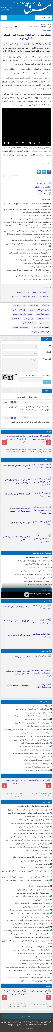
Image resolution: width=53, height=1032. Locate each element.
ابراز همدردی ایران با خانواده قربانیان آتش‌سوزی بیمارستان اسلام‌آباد (27, 967)
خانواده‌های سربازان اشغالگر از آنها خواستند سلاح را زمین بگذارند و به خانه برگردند (27, 204)
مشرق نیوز (32, 7)
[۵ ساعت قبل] (39, 995)
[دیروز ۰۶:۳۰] (14, 995)
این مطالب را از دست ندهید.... (40, 459)
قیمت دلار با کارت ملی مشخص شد (17, 494)
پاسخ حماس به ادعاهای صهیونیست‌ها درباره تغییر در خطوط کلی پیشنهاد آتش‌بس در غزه (28, 235)
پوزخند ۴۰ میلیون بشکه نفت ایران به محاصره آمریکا (32, 716)
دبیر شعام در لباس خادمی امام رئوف (37, 719)
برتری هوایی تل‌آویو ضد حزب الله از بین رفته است (32, 259)
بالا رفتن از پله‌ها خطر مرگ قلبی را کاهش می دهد (16, 1005)
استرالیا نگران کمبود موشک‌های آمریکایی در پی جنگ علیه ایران (29, 809)
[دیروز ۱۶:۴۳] (41, 498)
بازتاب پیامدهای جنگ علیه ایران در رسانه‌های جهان (33, 893)
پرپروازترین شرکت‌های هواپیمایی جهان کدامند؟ (34, 830)
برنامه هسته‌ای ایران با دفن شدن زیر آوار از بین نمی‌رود (31, 896)
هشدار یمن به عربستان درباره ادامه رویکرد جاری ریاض (31, 923)
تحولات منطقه (42, 17)
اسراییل (18, 292)
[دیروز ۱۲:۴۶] (41, 639)
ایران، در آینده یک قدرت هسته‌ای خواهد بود (35, 746)
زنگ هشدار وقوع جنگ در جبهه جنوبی (36, 263)
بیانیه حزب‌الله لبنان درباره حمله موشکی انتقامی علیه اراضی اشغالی (26, 231)
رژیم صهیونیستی (44, 296)
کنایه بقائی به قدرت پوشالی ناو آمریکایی (36, 906)
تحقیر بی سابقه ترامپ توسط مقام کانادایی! (35, 743)
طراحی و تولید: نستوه (26, 1028)
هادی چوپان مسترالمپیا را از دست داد (17, 620)
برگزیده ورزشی (46, 601)
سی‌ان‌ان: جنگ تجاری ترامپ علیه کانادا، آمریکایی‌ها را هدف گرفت (27, 840)
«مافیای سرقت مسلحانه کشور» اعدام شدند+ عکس (16, 538)
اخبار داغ (15, 296)
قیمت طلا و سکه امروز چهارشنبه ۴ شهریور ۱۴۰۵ (33, 560)
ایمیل (48, 352)
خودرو (49, 431)
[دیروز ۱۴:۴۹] (41, 512)
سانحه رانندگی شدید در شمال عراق (38, 770)
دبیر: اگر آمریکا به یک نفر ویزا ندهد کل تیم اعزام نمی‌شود (30, 823)
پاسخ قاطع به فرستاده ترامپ (40, 705)
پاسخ (6, 402)
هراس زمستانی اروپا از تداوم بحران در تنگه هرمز (33, 806)
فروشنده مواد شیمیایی (20, 327)
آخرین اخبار (47, 802)
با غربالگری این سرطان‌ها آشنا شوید (38, 850)
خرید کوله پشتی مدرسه (40, 331)
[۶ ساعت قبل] (41, 661)
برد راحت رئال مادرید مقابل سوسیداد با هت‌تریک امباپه (31, 857)
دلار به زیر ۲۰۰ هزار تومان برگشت (38, 567)
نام (50, 345)
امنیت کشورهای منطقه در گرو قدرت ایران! (35, 867)
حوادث (48, 776)
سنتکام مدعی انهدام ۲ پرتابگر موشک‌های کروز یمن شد (30, 240)
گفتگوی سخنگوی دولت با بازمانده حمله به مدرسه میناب (31, 927)
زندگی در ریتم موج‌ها (22, 656)
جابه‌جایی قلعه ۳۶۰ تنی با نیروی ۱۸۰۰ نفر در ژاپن (33, 709)
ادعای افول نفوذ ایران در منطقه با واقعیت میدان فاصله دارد (30, 837)
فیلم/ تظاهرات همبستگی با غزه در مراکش (35, 256)
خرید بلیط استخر (29, 322)
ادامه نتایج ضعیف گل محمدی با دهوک (37, 760)
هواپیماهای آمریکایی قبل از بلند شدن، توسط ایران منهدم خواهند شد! (26, 729)
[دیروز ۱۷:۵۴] (41, 483)
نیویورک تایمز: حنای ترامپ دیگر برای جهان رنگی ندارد (32, 889)
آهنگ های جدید (43, 318)
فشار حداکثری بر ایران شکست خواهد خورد (35, 980)
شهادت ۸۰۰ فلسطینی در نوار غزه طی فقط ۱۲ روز (32, 276)
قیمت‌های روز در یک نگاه (42, 553)
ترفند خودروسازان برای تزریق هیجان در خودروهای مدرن (15, 450)
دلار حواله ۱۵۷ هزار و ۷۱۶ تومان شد (37, 564)
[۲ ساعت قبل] (39, 785)
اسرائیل (26, 292)
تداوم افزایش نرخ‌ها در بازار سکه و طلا (37, 577)
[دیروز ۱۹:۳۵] (41, 469)
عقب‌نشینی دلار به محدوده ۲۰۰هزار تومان (35, 571)
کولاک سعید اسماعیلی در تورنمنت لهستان (36, 733)
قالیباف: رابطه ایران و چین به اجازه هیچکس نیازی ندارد (31, 950)
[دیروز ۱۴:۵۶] (41, 625)
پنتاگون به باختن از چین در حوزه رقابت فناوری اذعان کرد (31, 833)
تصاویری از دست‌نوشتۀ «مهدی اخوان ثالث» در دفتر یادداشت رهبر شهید (28, 881)
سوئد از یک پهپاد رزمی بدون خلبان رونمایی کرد (34, 860)
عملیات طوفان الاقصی (28, 296)
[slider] (11, 143)
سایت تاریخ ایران (19, 305)
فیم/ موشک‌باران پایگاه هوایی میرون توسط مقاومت (32, 249)
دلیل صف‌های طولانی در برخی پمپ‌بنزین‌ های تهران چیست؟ (19, 510)
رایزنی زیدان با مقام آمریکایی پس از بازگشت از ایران (32, 722)
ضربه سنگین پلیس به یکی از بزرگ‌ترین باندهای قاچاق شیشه (29, 970)
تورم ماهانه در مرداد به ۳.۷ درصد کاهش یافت (34, 953)
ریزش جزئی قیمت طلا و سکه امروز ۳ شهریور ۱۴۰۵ (32, 574)
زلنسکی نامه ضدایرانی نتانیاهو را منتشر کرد (16, 467)
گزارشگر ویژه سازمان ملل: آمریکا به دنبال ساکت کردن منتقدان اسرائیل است (27, 942)
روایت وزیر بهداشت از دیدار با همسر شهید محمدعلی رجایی (30, 913)
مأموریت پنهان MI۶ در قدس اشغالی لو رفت (35, 946)
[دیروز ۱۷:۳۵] (41, 610)
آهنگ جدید (15, 318)
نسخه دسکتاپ (26, 1016)
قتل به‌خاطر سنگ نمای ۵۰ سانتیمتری (37, 763)
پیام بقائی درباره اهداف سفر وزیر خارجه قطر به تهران (32, 937)
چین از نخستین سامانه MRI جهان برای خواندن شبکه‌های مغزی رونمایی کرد (27, 872)
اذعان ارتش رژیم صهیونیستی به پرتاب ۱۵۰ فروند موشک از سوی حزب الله (26, 245)
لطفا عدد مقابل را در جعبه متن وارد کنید (37, 375)
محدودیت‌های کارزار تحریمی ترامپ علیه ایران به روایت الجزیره (29, 847)
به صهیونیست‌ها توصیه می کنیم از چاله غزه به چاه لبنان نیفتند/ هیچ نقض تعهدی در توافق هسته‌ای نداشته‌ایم (27, 210)
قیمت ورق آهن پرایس (41, 327)
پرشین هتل (28, 318)
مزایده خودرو (44, 322)
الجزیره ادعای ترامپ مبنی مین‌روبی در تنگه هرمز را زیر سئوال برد (28, 920)
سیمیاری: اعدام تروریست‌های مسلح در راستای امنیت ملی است (28, 910)
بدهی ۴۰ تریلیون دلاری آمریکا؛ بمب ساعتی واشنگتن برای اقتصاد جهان (26, 877)
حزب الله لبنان (44, 292)
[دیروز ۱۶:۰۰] (41, 675)
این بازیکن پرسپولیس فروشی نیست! (17, 606)
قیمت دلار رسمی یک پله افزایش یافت (37, 581)
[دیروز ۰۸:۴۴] (41, 541)
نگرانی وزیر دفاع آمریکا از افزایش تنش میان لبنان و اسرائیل (29, 219)
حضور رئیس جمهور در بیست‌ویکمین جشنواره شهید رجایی (17, 672)
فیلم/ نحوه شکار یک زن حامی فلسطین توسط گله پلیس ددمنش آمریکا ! (29, 271)
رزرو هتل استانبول (18, 309)
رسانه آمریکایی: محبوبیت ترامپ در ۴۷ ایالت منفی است (31, 963)
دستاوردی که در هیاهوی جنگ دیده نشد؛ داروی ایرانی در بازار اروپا (28, 977)
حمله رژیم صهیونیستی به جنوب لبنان (36, 266)
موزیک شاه (34, 305)
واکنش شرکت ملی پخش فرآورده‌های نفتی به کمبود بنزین (17, 481)
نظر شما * (47, 359)
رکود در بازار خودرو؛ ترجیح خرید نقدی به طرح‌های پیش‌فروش (39, 450)
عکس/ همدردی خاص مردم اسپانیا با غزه (35, 215)
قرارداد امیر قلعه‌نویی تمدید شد (19, 635)
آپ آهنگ (45, 305)
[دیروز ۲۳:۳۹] (26, 594)
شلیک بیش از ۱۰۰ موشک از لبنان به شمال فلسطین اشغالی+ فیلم (26, 37)
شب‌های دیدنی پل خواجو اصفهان (38, 974)
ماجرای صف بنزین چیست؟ (39, 593)
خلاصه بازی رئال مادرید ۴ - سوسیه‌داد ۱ (37, 854)
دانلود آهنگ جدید (42, 314)
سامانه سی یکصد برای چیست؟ (39, 886)
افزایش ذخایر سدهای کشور (20, 522)
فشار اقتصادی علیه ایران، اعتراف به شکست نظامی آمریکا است (29, 813)
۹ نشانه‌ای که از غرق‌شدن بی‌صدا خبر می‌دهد (16, 794)
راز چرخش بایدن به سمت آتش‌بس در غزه (35, 279)
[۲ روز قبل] (39, 441)
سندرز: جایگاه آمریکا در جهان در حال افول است (34, 960)
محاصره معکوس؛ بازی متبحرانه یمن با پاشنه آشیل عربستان (30, 934)
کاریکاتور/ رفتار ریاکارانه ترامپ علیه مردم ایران (34, 826)
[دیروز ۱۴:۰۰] (41, 689)
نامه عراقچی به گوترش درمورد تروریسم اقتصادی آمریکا (31, 753)
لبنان (34, 292)
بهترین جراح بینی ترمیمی (22, 314)
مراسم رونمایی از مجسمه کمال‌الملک (17, 685)
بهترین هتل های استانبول (39, 309)
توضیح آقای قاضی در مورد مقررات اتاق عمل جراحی (33, 843)
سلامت (48, 986)
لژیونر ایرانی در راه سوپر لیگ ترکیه (38, 726)
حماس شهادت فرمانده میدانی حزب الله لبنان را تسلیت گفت (29, 253)
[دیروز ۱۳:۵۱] (41, 526)
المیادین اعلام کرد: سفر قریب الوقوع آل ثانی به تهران (32, 739)
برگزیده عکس (46, 651)
